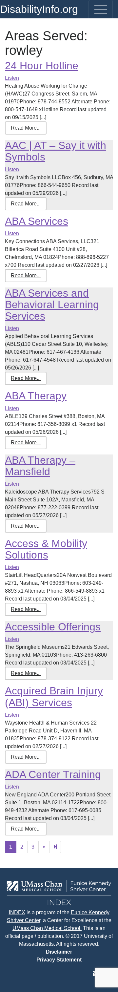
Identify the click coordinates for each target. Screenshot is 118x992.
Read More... (26, 128)
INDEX (17, 912)
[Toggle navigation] (100, 9)
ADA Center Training (53, 774)
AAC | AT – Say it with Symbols (55, 151)
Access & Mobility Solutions (46, 549)
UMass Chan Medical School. (47, 928)
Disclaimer (59, 952)
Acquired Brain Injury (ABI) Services (54, 696)
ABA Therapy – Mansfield (40, 465)
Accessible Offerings (53, 627)
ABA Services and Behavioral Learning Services (52, 304)
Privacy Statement (59, 959)
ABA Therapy (36, 396)
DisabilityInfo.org (39, 9)
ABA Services (36, 221)
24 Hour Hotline (41, 66)
